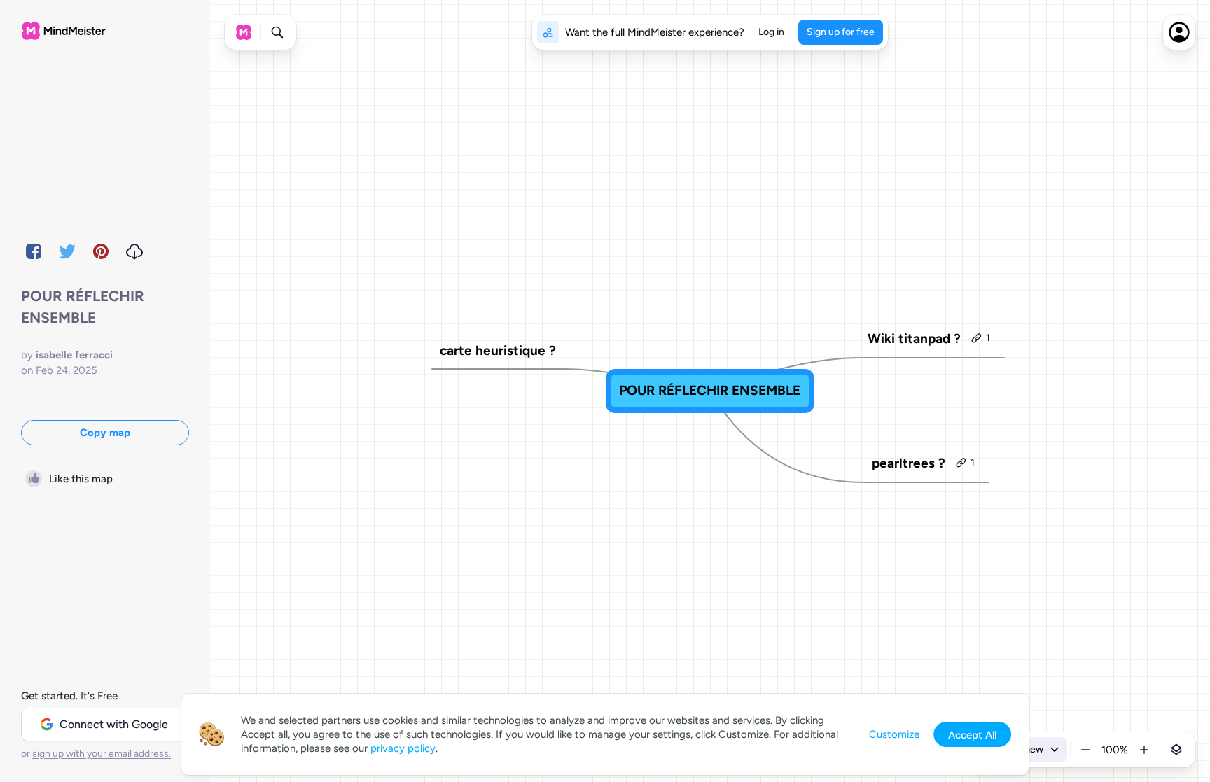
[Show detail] (1176, 749)
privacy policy (403, 748)
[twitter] (67, 251)
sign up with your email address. (101, 754)
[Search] (277, 32)
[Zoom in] (1144, 749)
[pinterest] (100, 251)
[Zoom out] (1085, 749)
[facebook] (33, 251)
